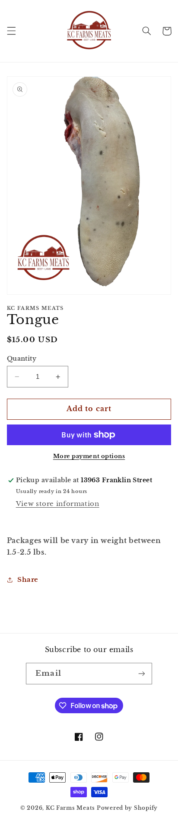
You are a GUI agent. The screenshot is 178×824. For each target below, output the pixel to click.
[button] (11, 31)
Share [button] (27, 580)
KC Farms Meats (70, 808)
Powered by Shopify (127, 808)
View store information (57, 504)
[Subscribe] (141, 673)
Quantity (21, 358)
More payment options (89, 456)
